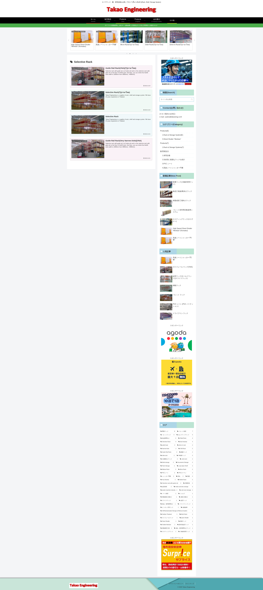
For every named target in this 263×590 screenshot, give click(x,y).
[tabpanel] (82, 40)
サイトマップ (189, 583)
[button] (192, 99)
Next (194, 40)
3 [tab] (133, 54)
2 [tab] (130, 54)
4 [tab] (136, 54)
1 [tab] (127, 54)
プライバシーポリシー (176, 583)
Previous (68, 40)
